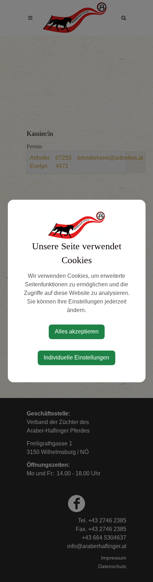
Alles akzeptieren (77, 331)
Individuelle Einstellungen (76, 357)
